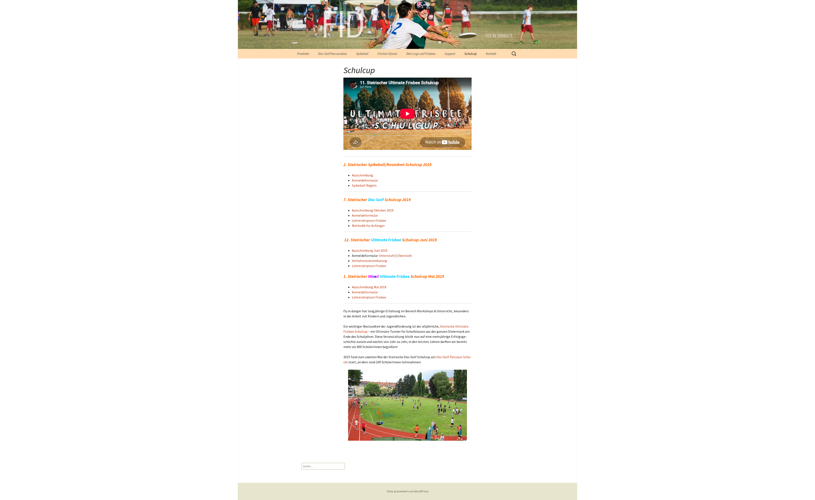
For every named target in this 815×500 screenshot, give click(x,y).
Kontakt (491, 54)
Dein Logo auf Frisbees (421, 54)
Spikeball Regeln (364, 185)
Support (450, 54)
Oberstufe (404, 255)
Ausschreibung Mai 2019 (369, 287)
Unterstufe (387, 255)
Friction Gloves (387, 54)
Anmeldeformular (365, 180)
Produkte (303, 54)
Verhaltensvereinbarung (369, 261)
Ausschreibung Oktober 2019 (372, 210)
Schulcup (470, 54)
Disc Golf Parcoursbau (332, 54)
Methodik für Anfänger (368, 225)
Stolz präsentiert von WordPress (408, 491)
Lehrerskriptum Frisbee (369, 220)
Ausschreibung (362, 175)
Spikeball (362, 54)
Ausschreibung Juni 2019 (369, 250)
